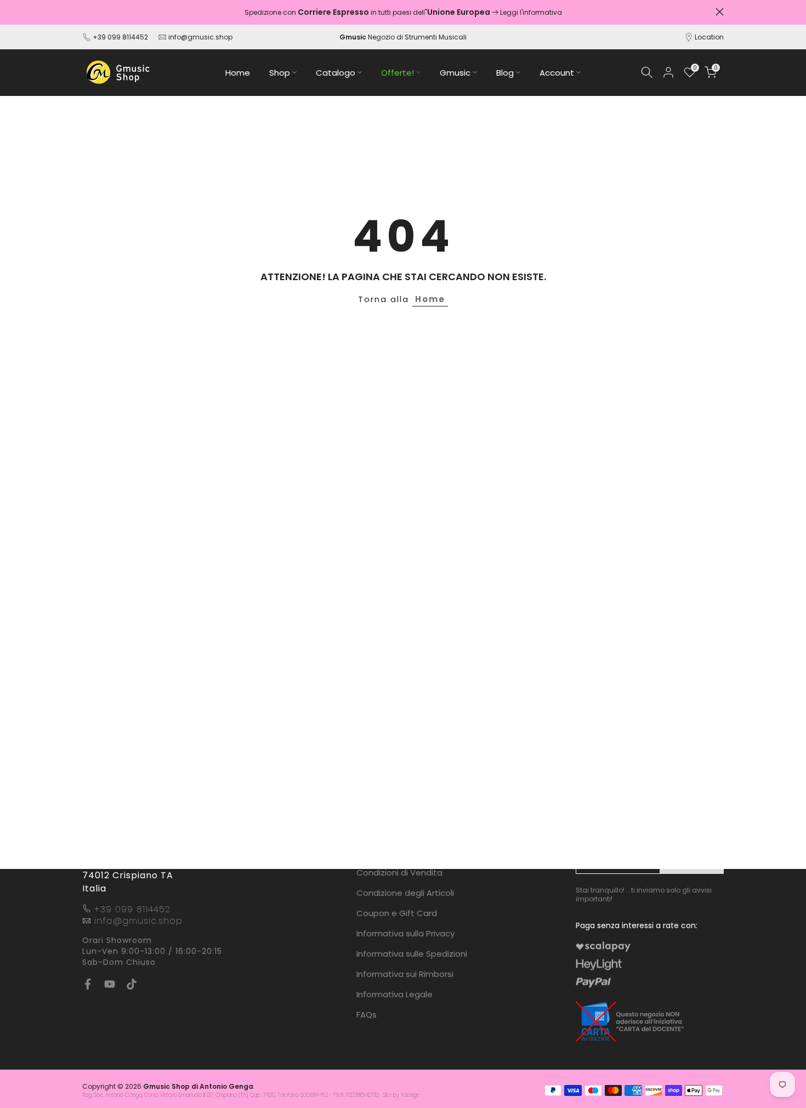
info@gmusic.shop (199, 37)
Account (557, 72)
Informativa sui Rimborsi (404, 974)
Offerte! (397, 72)
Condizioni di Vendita (399, 872)
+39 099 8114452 (120, 37)
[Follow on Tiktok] (131, 984)
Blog (505, 72)
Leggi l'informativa (531, 12)
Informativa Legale (394, 994)
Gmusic (455, 72)
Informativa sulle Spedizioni (411, 953)
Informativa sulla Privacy (405, 933)
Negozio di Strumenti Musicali (403, 37)
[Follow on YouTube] (109, 984)
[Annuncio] (403, 12)
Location (709, 37)
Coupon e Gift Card (396, 913)
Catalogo (335, 72)
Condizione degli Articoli (405, 893)
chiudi (86, 12)
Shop (279, 72)
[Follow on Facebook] (87, 984)
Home (237, 72)
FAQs (366, 1014)
